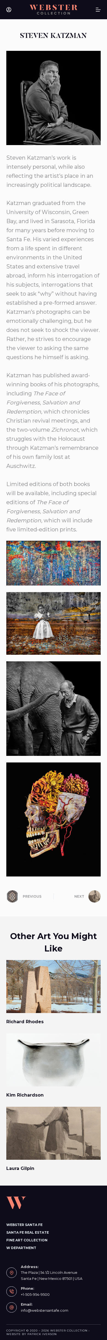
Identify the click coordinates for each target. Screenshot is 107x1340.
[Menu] (98, 9)
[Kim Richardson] (53, 1059)
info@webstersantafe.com (44, 1310)
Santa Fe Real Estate (27, 1232)
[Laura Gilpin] (53, 1133)
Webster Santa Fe (24, 1225)
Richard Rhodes (25, 1021)
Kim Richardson (25, 1095)
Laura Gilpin (20, 1168)
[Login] (8, 9)
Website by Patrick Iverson (31, 1334)
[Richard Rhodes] (53, 986)
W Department (21, 1248)
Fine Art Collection (26, 1240)
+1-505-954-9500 (35, 1294)
